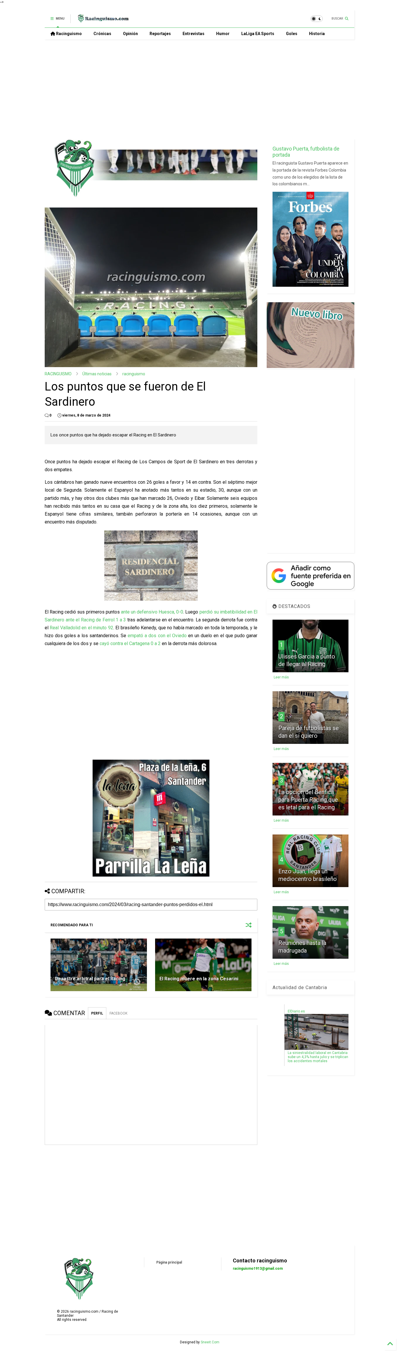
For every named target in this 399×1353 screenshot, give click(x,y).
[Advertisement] (199, 89)
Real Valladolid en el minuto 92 (81, 627)
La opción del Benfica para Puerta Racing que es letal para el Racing (308, 800)
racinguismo (133, 373)
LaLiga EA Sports (257, 33)
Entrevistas (193, 33)
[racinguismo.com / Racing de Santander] (103, 20)
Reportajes (160, 33)
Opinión (130, 33)
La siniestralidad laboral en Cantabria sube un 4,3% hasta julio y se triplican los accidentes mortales (318, 1057)
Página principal (169, 1262)
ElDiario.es (296, 1011)
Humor (223, 33)
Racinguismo (68, 33)
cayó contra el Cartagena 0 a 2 (130, 643)
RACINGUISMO (58, 373)
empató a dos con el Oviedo (157, 635)
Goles (291, 33)
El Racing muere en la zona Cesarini (198, 979)
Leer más (281, 677)
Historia (317, 33)
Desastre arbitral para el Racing (90, 979)
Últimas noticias (97, 373)
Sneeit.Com (210, 1342)
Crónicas (102, 33)
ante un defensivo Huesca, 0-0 (152, 612)
